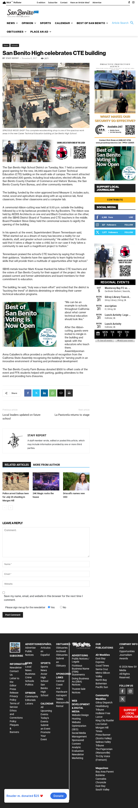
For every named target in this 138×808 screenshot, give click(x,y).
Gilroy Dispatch (104, 702)
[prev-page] (5, 507)
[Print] (69, 393)
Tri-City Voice (103, 756)
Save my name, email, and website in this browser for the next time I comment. (43, 597)
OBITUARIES (63, 644)
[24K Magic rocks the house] (46, 481)
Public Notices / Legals (80, 660)
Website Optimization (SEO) (79, 726)
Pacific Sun (102, 687)
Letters (29, 703)
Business (30, 673)
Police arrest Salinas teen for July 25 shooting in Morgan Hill (16, 497)
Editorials (30, 700)
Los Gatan (101, 724)
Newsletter (16, 667)
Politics (29, 684)
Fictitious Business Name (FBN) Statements (80, 670)
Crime (28, 677)
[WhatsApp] (52, 393)
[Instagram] (133, 3)
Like (131, 217)
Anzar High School (44, 677)
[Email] (61, 393)
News (6, 45)
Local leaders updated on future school (21, 416)
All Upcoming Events (46, 711)
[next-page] (10, 507)
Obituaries (62, 647)
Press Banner (103, 734)
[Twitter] (36, 393)
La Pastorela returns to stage (72, 414)
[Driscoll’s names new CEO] (76, 481)
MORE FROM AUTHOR (46, 464)
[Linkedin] (44, 393)
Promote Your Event (45, 736)
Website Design (80, 715)
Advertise (30, 647)
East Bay (100, 786)
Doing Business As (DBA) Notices (80, 681)
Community (31, 696)
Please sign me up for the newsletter (25, 607)
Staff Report (12, 58)
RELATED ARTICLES (17, 464)
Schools (15, 45)
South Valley (102, 789)
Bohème (100, 775)
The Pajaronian (104, 749)
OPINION (30, 692)
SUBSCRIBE (16, 655)
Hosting (76, 718)
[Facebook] (129, 3)
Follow (129, 224)
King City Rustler (105, 720)
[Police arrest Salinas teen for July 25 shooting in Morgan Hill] (16, 481)
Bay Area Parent (105, 771)
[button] (123, 23)
